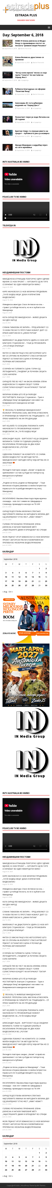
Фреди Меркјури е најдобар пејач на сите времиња (31, 146)
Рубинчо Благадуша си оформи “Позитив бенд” (30, 90)
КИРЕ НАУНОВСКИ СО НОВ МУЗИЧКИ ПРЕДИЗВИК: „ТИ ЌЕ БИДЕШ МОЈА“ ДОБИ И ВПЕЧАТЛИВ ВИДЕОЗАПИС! (25, 294)
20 (26, 581)
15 (39, 577)
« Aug (5, 591)
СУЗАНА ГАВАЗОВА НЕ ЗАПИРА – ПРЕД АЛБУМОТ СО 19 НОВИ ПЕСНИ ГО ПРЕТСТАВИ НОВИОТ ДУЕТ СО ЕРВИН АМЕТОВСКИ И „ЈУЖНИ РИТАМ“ (25, 330)
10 (6, 577)
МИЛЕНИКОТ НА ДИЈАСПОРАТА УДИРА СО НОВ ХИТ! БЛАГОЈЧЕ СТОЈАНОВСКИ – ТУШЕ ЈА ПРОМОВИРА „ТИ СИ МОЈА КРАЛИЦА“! (25, 343)
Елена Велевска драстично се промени (29, 58)
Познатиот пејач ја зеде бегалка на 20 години (32, 118)
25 (13, 585)
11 (13, 577)
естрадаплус (24, 80)
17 (6, 581)
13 (26, 577)
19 (19, 581)
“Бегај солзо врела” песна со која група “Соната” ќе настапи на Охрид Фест (31, 74)
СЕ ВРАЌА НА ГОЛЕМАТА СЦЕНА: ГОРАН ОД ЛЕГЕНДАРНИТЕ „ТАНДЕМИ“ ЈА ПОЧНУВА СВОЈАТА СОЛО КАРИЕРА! (24, 371)
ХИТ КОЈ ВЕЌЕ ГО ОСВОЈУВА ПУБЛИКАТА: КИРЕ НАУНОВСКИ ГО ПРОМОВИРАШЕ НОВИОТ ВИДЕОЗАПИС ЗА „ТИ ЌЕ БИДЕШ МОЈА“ (23, 428)
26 (19, 585)
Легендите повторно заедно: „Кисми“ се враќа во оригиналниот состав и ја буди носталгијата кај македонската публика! (24, 473)
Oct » (11, 591)
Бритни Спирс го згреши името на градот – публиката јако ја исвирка (32, 132)
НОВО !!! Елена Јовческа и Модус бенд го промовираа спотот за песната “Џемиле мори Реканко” (30, 43)
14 (33, 577)
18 (13, 581)
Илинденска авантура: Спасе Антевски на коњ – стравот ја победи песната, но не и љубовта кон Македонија (24, 307)
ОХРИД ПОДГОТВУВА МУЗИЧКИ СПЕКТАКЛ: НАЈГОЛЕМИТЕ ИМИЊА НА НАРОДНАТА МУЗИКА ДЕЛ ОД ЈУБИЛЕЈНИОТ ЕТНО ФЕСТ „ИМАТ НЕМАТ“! (26, 514)
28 (33, 585)
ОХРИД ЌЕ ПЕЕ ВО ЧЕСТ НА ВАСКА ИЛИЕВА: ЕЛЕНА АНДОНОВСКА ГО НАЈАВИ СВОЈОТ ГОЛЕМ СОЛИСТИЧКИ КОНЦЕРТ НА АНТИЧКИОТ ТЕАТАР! (25, 384)
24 (6, 585)
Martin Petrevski (25, 48)
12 (19, 577)
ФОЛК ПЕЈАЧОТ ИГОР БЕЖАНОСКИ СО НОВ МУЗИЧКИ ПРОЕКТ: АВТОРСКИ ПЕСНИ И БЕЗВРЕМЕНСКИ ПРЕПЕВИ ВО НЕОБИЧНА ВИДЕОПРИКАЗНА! (26, 540)
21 (33, 581)
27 (26, 585)
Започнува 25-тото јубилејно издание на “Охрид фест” (29, 104)
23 (46, 581)
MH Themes (41, 1185)
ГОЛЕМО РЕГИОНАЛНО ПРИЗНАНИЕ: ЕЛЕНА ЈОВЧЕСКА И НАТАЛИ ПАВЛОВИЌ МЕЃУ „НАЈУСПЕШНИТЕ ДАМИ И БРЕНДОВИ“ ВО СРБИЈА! (25, 527)
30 (46, 585)
